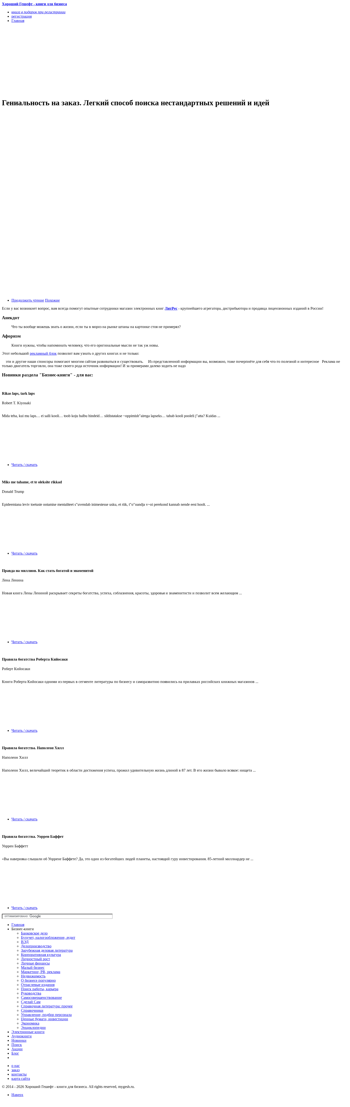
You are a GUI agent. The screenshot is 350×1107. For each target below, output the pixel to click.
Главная (17, 925)
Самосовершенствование (41, 998)
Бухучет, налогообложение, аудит (48, 937)
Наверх (17, 1095)
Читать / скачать (24, 465)
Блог (15, 1053)
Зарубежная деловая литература (47, 950)
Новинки (18, 1040)
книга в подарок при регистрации (38, 12)
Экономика (30, 1023)
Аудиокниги (21, 1036)
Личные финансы (35, 963)
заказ (15, 1070)
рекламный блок (43, 353)
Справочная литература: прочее (47, 1006)
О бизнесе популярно (38, 980)
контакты (19, 1074)
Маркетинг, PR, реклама (40, 972)
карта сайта (20, 1079)
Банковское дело (34, 933)
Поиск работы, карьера (39, 989)
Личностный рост (35, 959)
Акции (17, 1049)
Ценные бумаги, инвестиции (44, 1019)
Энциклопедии (33, 1028)
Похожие (52, 300)
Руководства (31, 993)
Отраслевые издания (38, 985)
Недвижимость (33, 976)
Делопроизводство (36, 946)
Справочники (32, 1010)
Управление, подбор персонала (46, 1015)
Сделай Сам (30, 1002)
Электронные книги (28, 1032)
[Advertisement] (123, 60)
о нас (15, 1066)
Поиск (16, 1045)
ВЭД (25, 942)
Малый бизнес (33, 967)
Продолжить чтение (27, 300)
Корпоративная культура (41, 955)
